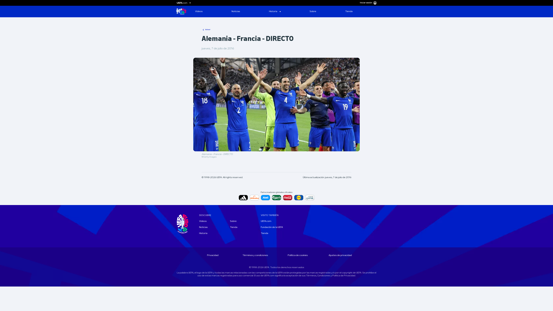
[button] (275, 11)
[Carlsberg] (276, 197)
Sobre (233, 221)
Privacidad (212, 255)
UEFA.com (266, 221)
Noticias (203, 227)
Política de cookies (298, 255)
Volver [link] (207, 29)
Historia (203, 233)
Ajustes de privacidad (340, 255)
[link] (198, 11)
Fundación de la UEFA (272, 227)
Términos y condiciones (255, 255)
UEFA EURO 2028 (181, 11)
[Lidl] (298, 197)
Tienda (233, 227)
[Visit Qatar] (310, 197)
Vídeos (203, 221)
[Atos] (265, 197)
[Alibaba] (254, 197)
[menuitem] (209, 11)
